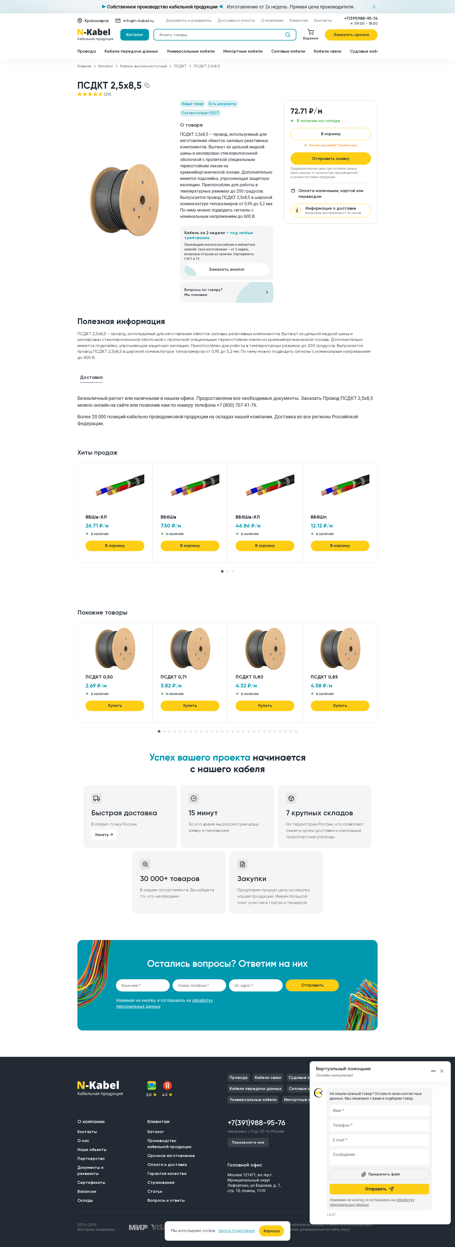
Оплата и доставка (167, 1164)
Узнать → (104, 834)
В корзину (331, 133)
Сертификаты (91, 1182)
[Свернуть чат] (433, 1071)
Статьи (154, 1191)
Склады (85, 1200)
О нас (83, 1140)
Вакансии (86, 1191)
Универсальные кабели (191, 51)
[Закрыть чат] (441, 1071)
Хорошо (271, 1230)
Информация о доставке (333, 210)
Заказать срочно (351, 34)
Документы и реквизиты (188, 20)
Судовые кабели (367, 51)
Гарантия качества (166, 1173)
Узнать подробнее (236, 1230)
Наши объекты (92, 1149)
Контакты (323, 20)
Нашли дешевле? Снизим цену (333, 145)
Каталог (134, 34)
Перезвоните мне (248, 1142)
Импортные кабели (243, 51)
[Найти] (287, 34)
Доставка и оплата (236, 20)
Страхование (161, 1182)
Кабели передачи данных (131, 51)
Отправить (312, 985)
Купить (115, 705)
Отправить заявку (330, 158)
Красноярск (97, 20)
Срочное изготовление (171, 1155)
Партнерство (91, 1158)
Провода (86, 51)
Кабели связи (327, 51)
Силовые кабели (288, 51)
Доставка (91, 377)
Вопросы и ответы (166, 1200)
